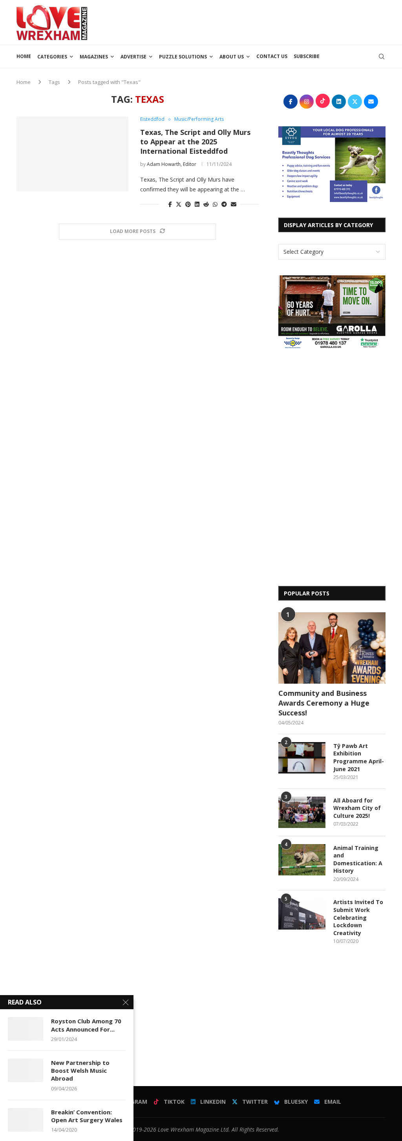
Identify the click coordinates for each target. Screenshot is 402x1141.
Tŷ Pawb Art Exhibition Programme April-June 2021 (358, 757)
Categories (52, 56)
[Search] (382, 56)
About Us (231, 56)
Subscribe (307, 56)
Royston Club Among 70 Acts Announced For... (86, 1025)
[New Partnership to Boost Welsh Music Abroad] (25, 1070)
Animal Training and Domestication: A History (357, 859)
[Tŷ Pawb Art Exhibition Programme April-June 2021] (301, 757)
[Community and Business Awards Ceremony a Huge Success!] (332, 648)
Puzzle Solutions (183, 56)
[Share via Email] (233, 204)
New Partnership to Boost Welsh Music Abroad (80, 1071)
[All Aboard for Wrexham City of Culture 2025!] (301, 812)
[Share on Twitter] (178, 204)
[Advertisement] (243, 21)
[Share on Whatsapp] (215, 204)
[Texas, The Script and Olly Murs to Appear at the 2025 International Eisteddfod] (72, 153)
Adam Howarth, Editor (171, 164)
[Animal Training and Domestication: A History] (301, 859)
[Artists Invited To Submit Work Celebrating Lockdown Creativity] (301, 914)
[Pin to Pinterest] (188, 204)
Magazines (94, 56)
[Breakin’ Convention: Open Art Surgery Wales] (25, 1120)
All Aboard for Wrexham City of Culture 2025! (357, 808)
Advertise (133, 56)
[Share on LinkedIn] (197, 204)
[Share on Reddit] (206, 204)
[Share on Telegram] (224, 204)
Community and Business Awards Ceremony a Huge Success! (323, 702)
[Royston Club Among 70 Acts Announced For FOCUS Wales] (25, 1029)
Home (23, 56)
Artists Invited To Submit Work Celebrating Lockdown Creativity (358, 917)
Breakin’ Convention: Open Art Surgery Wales (86, 1116)
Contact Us (271, 56)
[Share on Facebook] (170, 204)
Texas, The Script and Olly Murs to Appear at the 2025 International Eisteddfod (195, 141)
